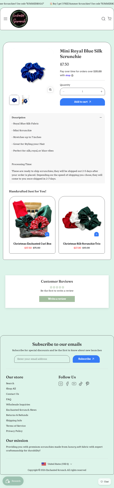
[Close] (57, 437)
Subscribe (82, 464)
